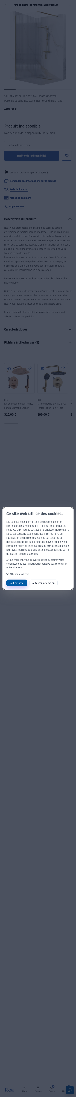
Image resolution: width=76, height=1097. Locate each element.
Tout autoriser (16, 583)
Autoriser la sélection (43, 583)
